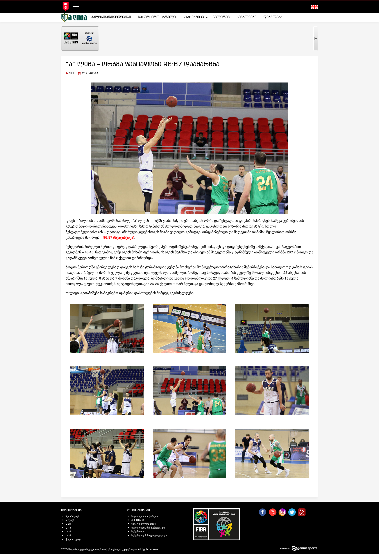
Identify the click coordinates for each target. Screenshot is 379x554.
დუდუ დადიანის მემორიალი (148, 527)
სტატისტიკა (193, 17)
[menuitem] (111, 17)
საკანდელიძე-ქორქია (144, 516)
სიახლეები (246, 17)
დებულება (272, 17)
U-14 (68, 535)
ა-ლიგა (70, 520)
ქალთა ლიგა (73, 539)
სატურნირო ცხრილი (157, 17)
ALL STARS (137, 520)
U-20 (68, 523)
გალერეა (221, 17)
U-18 (68, 527)
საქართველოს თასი (143, 523)
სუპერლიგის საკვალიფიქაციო (149, 535)
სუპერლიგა (72, 516)
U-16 (68, 531)
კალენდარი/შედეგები (111, 17)
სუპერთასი (138, 531)
